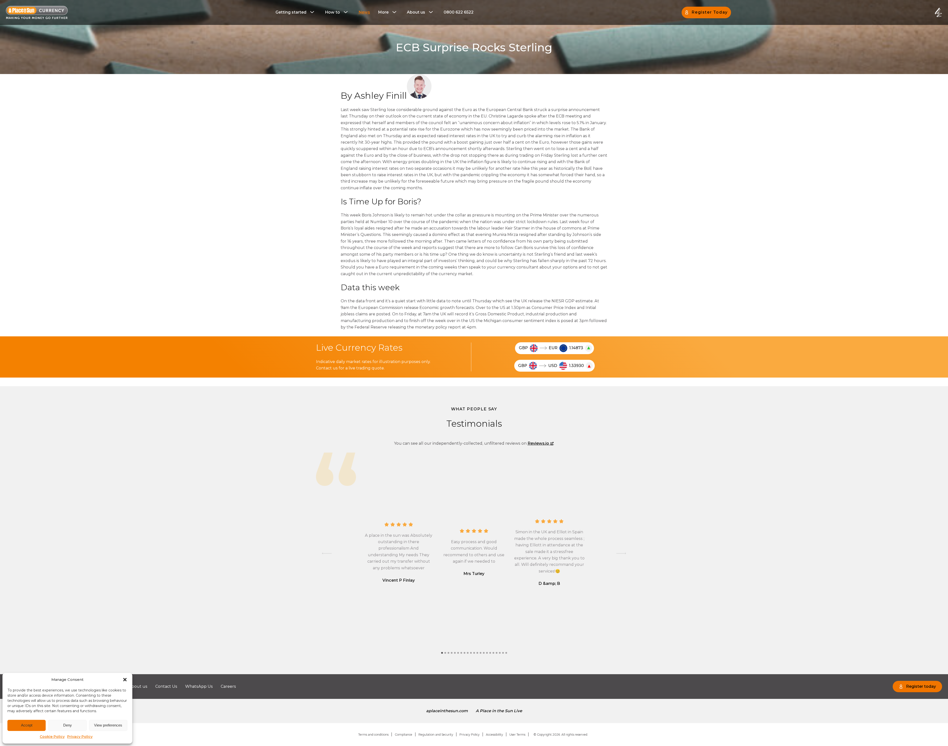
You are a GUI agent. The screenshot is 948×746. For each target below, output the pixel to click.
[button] (124, 679)
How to (332, 12)
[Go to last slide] (327, 553)
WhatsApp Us (199, 686)
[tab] (442, 653)
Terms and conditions (373, 734)
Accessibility (494, 734)
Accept (26, 725)
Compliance (403, 734)
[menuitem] (296, 12)
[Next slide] (621, 553)
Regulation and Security (435, 734)
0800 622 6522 (459, 12)
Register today (921, 686)
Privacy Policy (80, 736)
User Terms (517, 734)
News (364, 12)
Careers (228, 686)
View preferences (108, 725)
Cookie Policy (52, 736)
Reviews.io (538, 443)
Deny (67, 725)
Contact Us (166, 686)
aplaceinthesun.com (447, 710)
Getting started (291, 12)
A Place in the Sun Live (499, 710)
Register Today (709, 12)
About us (416, 12)
